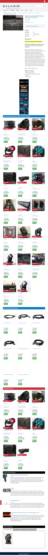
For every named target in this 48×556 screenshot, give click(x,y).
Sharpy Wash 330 (21, 239)
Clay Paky (34, 187)
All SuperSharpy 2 (7, 270)
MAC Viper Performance (8, 158)
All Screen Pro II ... (7, 297)
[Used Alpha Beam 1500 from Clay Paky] (38, 178)
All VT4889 (6, 243)
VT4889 (5, 239)
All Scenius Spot (21, 297)
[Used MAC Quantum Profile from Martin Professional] (24, 124)
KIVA (19, 184)
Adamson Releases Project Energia (19, 475)
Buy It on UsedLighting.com (32, 26)
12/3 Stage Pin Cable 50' (36, 348)
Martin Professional (21, 133)
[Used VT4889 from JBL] (9, 232)
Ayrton (33, 160)
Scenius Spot (20, 292)
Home (11, 12)
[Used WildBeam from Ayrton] (38, 151)
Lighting (14, 12)
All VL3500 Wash (35, 216)
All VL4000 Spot (35, 135)
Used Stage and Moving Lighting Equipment (26, 12)
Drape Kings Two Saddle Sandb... (23, 374)
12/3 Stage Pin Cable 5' (7, 322)
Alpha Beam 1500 (35, 184)
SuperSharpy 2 (6, 265)
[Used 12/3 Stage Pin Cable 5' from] (9, 316)
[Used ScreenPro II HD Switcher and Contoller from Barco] (9, 286)
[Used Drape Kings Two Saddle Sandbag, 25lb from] (24, 368)
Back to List (6, 12)
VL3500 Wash (34, 211)
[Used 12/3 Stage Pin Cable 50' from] (38, 342)
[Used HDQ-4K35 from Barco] (9, 124)
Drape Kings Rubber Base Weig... (23, 348)
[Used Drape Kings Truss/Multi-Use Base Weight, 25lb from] (9, 368)
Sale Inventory (37, 12)
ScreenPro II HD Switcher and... (9, 292)
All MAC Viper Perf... (7, 162)
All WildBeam (34, 162)
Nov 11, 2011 (12, 514)
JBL (4, 187)
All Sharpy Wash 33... (22, 243)
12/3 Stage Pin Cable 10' (22, 322)
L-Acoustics (20, 187)
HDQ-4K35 (5, 130)
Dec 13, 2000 (12, 502)
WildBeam (34, 158)
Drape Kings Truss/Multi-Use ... (9, 374)
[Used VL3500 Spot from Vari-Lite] (38, 232)
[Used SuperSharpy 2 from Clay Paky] (9, 259)
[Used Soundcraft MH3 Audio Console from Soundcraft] (13, 29)
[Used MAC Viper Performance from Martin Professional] (9, 151)
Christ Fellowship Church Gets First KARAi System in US (24, 512)
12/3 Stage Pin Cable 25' (8, 348)
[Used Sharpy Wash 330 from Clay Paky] (24, 232)
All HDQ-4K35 (6, 135)
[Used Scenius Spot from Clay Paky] (24, 286)
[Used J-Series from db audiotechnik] (24, 151)
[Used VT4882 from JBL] (9, 178)
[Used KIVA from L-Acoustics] (24, 178)
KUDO (5, 211)
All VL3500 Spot (35, 243)
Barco (5, 133)
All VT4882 (6, 189)
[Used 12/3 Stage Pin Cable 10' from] (24, 316)
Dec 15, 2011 (12, 489)
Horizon (12, 488)
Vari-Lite (33, 133)
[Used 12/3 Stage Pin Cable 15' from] (38, 316)
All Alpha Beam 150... (36, 189)
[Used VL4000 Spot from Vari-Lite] (38, 124)
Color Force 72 (20, 211)
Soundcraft (27, 21)
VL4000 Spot (34, 130)
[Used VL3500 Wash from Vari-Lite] (38, 205)
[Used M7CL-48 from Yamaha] (24, 259)
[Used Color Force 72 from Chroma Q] (24, 205)
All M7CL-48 (20, 270)
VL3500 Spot (34, 239)
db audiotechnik (21, 160)
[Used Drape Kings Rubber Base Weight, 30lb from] (24, 342)
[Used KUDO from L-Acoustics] (9, 205)
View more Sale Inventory (29, 22)
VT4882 (5, 184)
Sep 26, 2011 (12, 476)
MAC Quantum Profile (21, 130)
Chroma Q (20, 214)
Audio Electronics (14, 500)
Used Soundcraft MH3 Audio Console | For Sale (34, 16)
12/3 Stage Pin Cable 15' (36, 322)
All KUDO (5, 216)
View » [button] (6, 141)
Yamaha (19, 268)
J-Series (19, 158)
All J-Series (20, 162)
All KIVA (19, 189)
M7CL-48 (19, 265)
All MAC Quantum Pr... (22, 135)
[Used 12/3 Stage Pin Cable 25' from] (9, 342)
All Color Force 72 (21, 216)
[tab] (8, 530)
